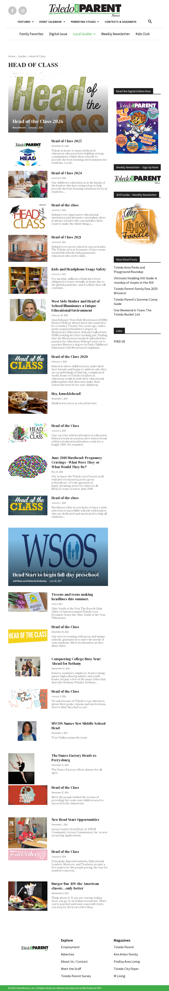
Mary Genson (19, 127)
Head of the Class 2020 (70, 356)
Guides (22, 56)
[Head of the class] (27, 216)
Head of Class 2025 (67, 141)
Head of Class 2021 (66, 237)
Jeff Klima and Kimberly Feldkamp (30, 581)
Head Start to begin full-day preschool (56, 574)
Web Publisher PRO (91, 988)
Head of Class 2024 (67, 173)
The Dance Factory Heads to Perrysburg (74, 758)
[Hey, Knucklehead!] (27, 402)
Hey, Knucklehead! (66, 393)
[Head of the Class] (27, 433)
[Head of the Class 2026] (58, 102)
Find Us (119, 341)
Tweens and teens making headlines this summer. (72, 596)
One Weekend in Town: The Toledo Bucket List (132, 312)
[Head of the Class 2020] (27, 364)
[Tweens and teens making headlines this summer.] (27, 602)
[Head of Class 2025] (27, 152)
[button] (150, 22)
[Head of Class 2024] (27, 184)
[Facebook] (12, 10)
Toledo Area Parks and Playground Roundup (129, 269)
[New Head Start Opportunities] (27, 832)
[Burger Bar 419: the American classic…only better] (27, 896)
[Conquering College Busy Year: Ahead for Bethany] (27, 666)
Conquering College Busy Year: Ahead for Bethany (76, 661)
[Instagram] (23, 10)
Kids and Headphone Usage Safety (79, 269)
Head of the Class (65, 425)
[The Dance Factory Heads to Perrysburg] (27, 768)
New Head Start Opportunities (75, 819)
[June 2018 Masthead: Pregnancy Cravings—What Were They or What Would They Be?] (27, 466)
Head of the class (65, 205)
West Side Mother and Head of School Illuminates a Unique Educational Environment (76, 306)
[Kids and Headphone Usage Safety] (27, 280)
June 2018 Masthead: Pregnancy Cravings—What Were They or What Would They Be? (77, 462)
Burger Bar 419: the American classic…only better (75, 886)
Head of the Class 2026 (38, 121)
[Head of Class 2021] (27, 248)
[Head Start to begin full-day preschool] (58, 557)
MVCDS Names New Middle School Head (79, 725)
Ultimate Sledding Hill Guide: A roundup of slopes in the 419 (135, 280)
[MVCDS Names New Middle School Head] (27, 731)
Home (11, 56)
